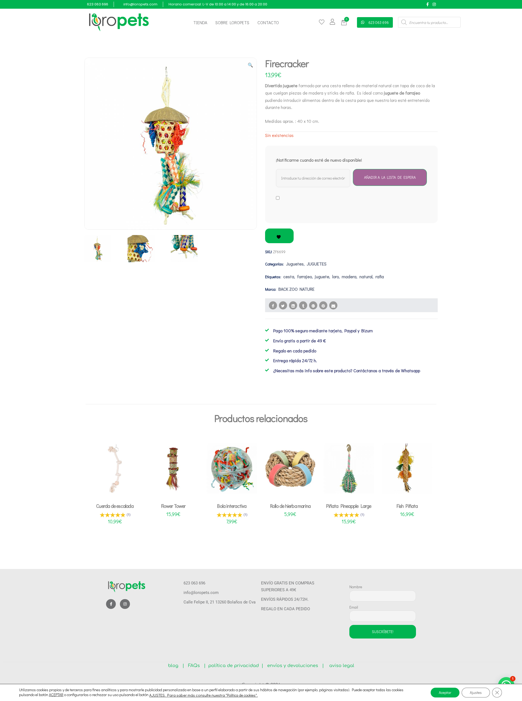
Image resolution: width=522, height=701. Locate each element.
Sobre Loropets (232, 22)
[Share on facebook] (273, 305)
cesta (288, 276)
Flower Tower (173, 506)
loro (335, 276)
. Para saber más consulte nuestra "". (211, 695)
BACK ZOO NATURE (296, 289)
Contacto (268, 22)
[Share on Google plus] (313, 305)
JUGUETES (317, 264)
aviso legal (339, 665)
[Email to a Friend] (333, 305)
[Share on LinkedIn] (293, 305)
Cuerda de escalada (114, 506)
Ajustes (476, 692)
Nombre (355, 586)
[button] (345, 22)
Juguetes (295, 264)
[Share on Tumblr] (303, 305)
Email (353, 607)
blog (175, 665)
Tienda (200, 22)
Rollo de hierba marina (290, 506)
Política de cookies (241, 695)
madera (349, 276)
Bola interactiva (231, 506)
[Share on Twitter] (283, 305)
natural (365, 276)
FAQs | (197, 665)
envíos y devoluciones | (294, 665)
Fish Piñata (407, 506)
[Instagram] (434, 4)
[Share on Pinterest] (323, 305)
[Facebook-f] (427, 4)
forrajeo (304, 276)
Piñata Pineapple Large (348, 506)
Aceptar (445, 692)
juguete (322, 276)
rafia (379, 276)
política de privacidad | (234, 665)
